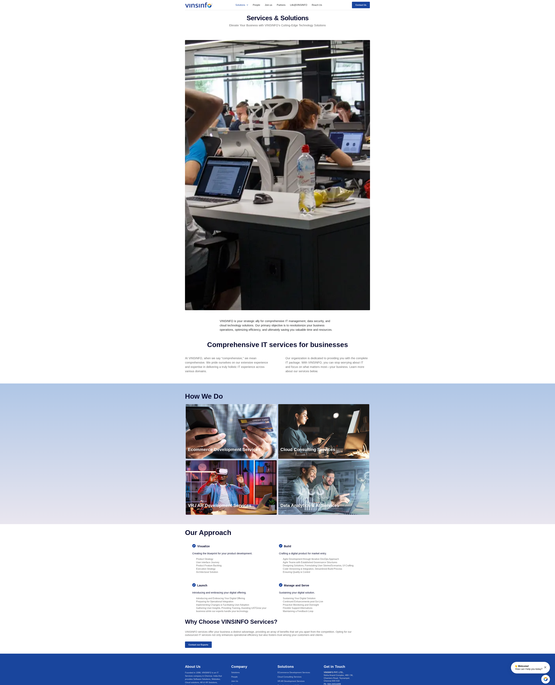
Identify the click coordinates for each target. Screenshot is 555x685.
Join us (268, 5)
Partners (281, 5)
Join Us (234, 681)
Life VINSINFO (298, 5)
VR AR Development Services (291, 681)
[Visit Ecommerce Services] (231, 431)
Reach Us (317, 5)
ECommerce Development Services (294, 672)
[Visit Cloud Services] (323, 431)
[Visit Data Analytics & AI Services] (323, 487)
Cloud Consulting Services (289, 677)
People (256, 5)
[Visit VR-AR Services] (231, 487)
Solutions (240, 5)
